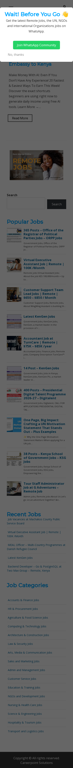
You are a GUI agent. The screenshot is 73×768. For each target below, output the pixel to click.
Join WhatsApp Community (36, 45)
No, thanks (16, 54)
